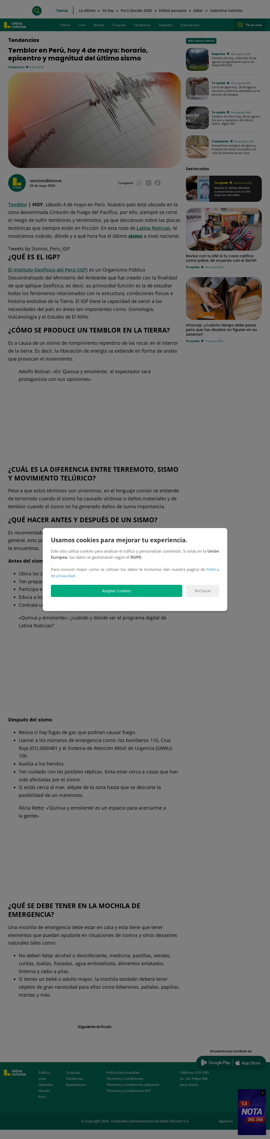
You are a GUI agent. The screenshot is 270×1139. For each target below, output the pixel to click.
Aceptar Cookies (116, 591)
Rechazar (203, 591)
